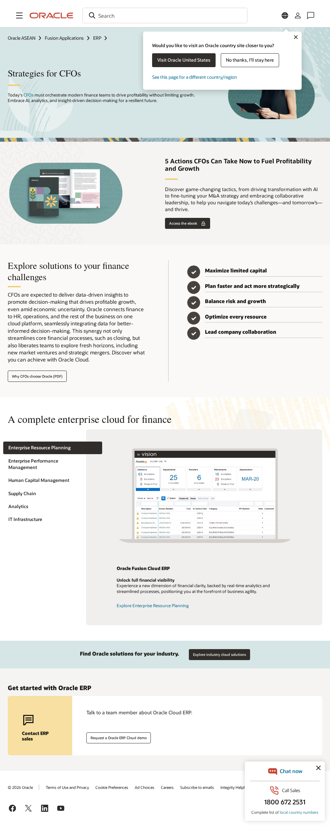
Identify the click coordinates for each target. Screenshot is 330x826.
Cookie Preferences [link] (111, 787)
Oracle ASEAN (21, 38)
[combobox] (165, 15)
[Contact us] (311, 15)
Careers (167, 787)
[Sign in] (298, 15)
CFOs (29, 94)
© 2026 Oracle (20, 787)
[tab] (52, 448)
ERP (97, 38)
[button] (19, 15)
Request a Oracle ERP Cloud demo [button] (119, 737)
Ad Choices (144, 787)
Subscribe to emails (197, 787)
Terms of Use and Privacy (67, 787)
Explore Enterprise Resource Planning (153, 605)
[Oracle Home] (51, 15)
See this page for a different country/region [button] (194, 77)
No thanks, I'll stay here (250, 60)
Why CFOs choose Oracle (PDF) (37, 376)
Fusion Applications (64, 38)
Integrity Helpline (235, 787)
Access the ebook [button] (183, 223)
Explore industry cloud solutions (219, 654)
